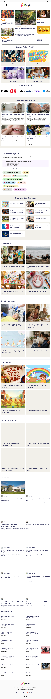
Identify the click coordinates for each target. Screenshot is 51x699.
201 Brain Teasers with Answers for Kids (37, 524)
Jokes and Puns (6, 362)
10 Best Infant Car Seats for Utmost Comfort (32, 649)
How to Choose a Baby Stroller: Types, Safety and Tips (7, 617)
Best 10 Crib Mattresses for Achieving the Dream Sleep (32, 657)
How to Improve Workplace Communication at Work (9, 525)
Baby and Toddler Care (25, 100)
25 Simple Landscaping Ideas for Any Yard (25, 29)
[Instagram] (50, 1)
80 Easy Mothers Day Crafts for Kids (37, 291)
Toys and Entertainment (35, 630)
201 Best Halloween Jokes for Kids (37, 410)
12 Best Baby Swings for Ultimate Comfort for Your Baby (32, 633)
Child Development (8, 301)
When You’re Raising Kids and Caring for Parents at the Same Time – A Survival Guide (37, 325)
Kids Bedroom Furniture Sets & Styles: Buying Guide (32, 617)
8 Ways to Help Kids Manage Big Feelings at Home (11, 444)
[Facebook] (48, 1)
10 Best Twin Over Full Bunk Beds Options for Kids (7, 633)
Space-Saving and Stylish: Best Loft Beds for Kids (7, 625)
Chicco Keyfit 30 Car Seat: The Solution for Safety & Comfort (7, 657)
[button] (43, 5)
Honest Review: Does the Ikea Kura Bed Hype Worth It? (32, 673)
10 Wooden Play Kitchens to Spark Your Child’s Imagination (7, 649)
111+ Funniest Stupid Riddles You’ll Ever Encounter (42, 39)
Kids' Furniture (3, 614)
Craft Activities (6, 243)
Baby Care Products (4, 655)
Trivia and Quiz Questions (25, 198)
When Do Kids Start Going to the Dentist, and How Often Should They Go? (12, 325)
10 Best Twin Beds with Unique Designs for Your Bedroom (7, 665)
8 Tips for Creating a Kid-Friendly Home (31, 625)
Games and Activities (9, 420)
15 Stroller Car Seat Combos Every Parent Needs (7, 641)
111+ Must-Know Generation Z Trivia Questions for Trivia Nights (7, 23)
